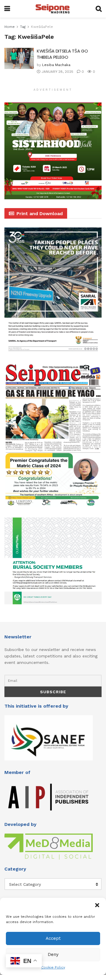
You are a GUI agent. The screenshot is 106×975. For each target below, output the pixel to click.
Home (9, 27)
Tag (23, 27)
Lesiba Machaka (56, 65)
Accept (53, 938)
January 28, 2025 (56, 72)
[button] (97, 905)
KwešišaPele (42, 27)
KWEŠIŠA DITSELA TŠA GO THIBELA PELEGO (62, 54)
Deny (53, 954)
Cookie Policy (53, 967)
